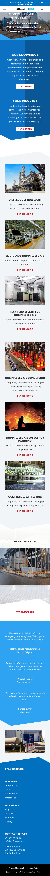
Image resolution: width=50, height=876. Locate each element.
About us (9, 817)
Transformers (12, 793)
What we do (10, 813)
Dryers (8, 789)
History (8, 821)
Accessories (10, 797)
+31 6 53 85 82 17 (27, 2)
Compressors (11, 785)
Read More (25, 86)
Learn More (25, 214)
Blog (7, 809)
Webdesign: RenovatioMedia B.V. (29, 872)
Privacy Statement (16, 868)
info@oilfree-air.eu (14, 841)
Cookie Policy (32, 868)
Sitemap (9, 872)
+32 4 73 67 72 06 (24, 4)
